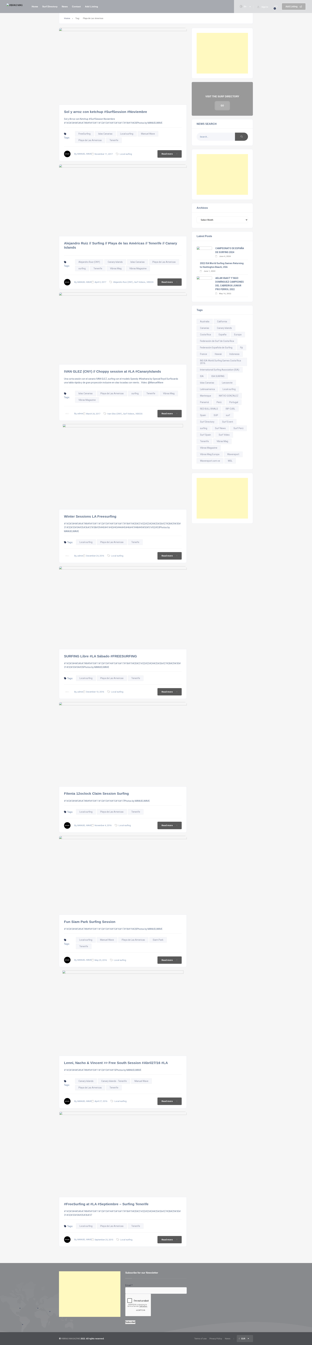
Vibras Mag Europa (209, 454)
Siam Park (158, 940)
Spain (203, 415)
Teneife (135, 542)
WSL (230, 461)
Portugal (233, 402)
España (222, 334)
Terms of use (200, 1338)
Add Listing (292, 6)
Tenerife (114, 140)
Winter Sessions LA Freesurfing (90, 516)
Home (35, 6)
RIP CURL (230, 408)
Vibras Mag (116, 268)
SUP (216, 415)
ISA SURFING (217, 376)
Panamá (204, 402)
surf (228, 415)
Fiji (241, 347)
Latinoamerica (207, 389)
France (203, 354)
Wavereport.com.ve (210, 461)
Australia (204, 321)
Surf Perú (238, 428)
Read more (167, 154)
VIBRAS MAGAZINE (70, 1338)
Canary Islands (115, 262)
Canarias (204, 328)
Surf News (220, 428)
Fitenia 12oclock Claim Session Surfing (96, 793)
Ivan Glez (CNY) (114, 413)
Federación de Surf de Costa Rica (217, 341)
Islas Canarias (105, 133)
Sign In (264, 7)
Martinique (205, 395)
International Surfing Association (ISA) (219, 369)
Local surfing (126, 133)
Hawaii (218, 354)
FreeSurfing (84, 133)
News (65, 6)
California (222, 321)
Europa (237, 334)
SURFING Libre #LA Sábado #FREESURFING (100, 656)
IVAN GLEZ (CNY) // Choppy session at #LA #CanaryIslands (112, 371)
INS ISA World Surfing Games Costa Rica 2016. (220, 361)
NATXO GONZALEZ (228, 395)
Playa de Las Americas (90, 140)
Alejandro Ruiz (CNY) (89, 262)
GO (222, 105)
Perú (219, 402)
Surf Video (224, 434)
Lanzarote (227, 382)
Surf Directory (50, 6)
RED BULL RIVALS (209, 408)
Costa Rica (205, 334)
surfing (82, 268)
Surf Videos (139, 282)
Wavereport (233, 454)
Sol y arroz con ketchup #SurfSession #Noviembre (105, 112)
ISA (202, 376)
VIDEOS (150, 282)
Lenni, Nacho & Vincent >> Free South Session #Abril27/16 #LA (116, 1063)
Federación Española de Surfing (216, 347)
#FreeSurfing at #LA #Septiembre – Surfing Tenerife (106, 1204)
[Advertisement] (222, 53)
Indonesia (234, 354)
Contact (76, 6)
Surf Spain (205, 434)
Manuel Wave (148, 133)
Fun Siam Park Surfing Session (89, 922)
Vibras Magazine (138, 268)
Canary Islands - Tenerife (114, 1081)
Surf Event (227, 421)
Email (129, 1285)
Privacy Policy (215, 1338)
